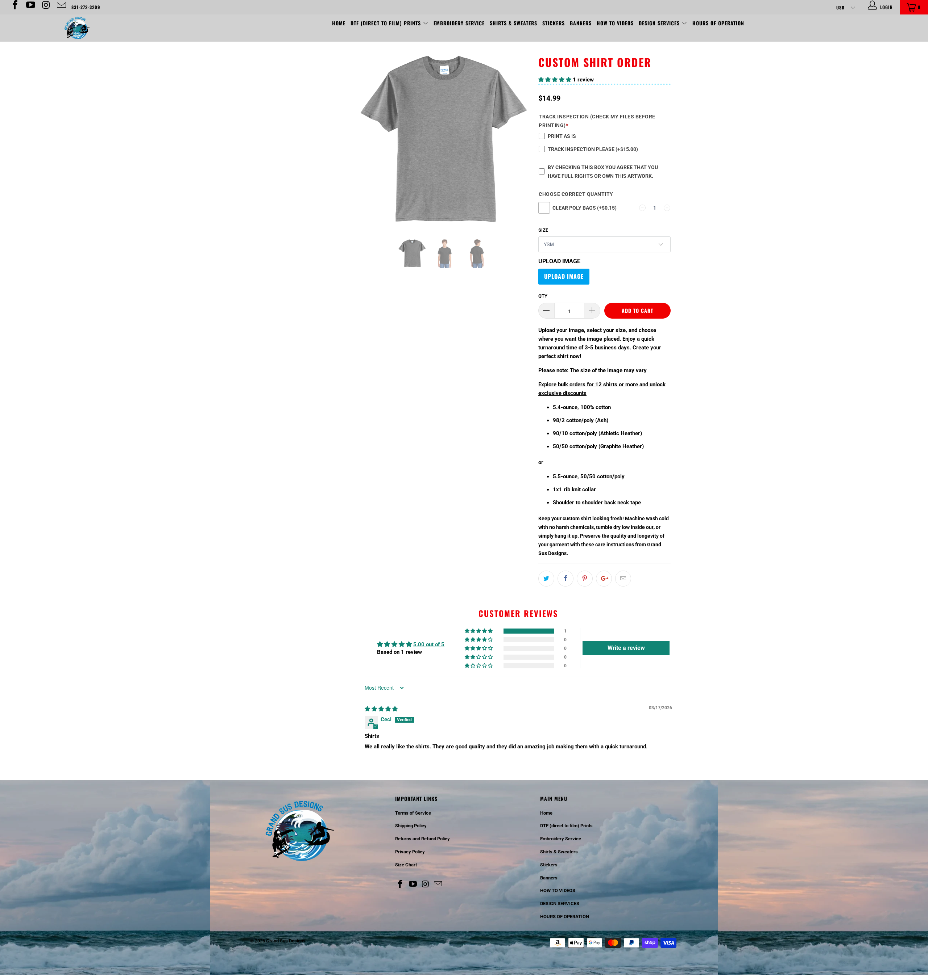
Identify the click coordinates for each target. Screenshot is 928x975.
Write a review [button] (626, 647)
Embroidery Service (459, 23)
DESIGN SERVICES (660, 23)
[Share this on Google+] (604, 579)
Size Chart (406, 864)
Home (338, 23)
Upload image (559, 261)
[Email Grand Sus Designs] (60, 7)
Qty (542, 296)
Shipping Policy (411, 825)
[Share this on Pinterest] (585, 579)
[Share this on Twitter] (546, 579)
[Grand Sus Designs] (78, 28)
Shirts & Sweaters (513, 23)
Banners (581, 23)
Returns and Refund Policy (422, 838)
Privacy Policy (410, 851)
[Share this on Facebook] (565, 579)
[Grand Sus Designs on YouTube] (30, 7)
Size (543, 230)
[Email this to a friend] (623, 579)
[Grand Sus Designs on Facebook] (14, 7)
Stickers (553, 23)
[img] (381, 709)
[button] (554, 79)
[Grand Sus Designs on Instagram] (45, 7)
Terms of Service (413, 813)
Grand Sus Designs (286, 941)
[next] (522, 145)
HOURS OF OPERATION (718, 23)
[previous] (368, 145)
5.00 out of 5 (428, 644)
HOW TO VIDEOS (615, 23)
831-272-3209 (85, 7)
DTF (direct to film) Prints (387, 23)
